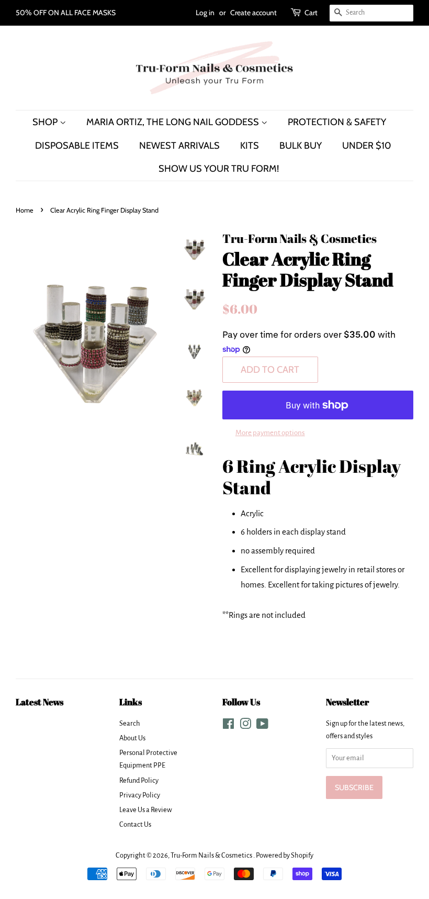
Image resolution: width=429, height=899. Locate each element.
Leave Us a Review (145, 810)
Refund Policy (139, 780)
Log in (205, 12)
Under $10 (366, 145)
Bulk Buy (300, 145)
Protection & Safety (337, 121)
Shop (46, 121)
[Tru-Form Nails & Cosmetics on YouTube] (262, 726)
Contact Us (135, 824)
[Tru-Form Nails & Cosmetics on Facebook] (228, 726)
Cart (311, 12)
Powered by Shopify (284, 855)
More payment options (270, 433)
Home (24, 210)
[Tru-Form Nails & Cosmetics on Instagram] (245, 726)
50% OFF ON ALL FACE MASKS (66, 12)
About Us (132, 738)
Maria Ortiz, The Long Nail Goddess (173, 121)
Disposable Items (77, 145)
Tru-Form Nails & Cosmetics (212, 855)
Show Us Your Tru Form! (219, 168)
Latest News (39, 702)
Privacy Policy (139, 795)
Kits (249, 145)
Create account (253, 12)
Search (129, 723)
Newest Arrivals (179, 145)
